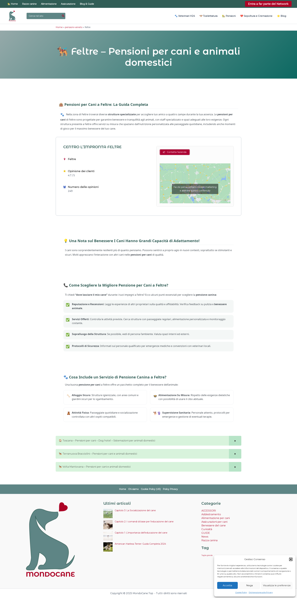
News (204, 536)
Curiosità (206, 529)
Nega (249, 585)
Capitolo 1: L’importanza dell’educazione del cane (141, 532)
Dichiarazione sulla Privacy (261, 592)
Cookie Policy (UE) (151, 489)
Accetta (227, 585)
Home (59, 27)
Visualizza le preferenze (277, 585)
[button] (290, 559)
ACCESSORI (208, 510)
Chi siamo (133, 489)
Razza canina (209, 540)
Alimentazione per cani (215, 518)
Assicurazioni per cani (214, 521)
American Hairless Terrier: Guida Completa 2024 (140, 543)
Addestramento (211, 514)
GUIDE (205, 532)
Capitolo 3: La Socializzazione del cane (135, 510)
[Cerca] (63, 16)
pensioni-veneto (73, 27)
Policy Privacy (170, 489)
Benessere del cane (213, 525)
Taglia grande (207, 555)
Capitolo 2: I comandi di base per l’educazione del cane (144, 521)
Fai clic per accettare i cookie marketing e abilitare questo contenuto (195, 189)
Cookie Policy (241, 592)
